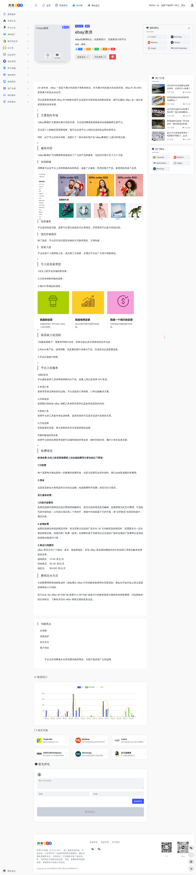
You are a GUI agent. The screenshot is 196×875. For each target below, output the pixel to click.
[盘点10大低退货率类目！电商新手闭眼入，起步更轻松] (158, 136)
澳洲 (87, 26)
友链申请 (94, 842)
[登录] (192, 5)
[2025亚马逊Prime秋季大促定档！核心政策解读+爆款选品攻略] (158, 112)
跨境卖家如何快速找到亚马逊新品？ (178, 98)
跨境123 (55, 868)
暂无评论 (44, 764)
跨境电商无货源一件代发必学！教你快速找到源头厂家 (178, 122)
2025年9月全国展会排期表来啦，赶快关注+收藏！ (178, 87)
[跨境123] (45, 844)
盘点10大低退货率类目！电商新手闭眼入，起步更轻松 (178, 134)
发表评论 (138, 801)
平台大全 (79, 26)
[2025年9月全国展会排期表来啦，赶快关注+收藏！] (158, 89)
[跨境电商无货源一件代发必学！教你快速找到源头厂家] (158, 124)
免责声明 (105, 842)
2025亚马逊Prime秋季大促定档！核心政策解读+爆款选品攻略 (178, 110)
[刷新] (189, 28)
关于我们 (116, 842)
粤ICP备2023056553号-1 (68, 868)
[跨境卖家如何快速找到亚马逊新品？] (158, 100)
